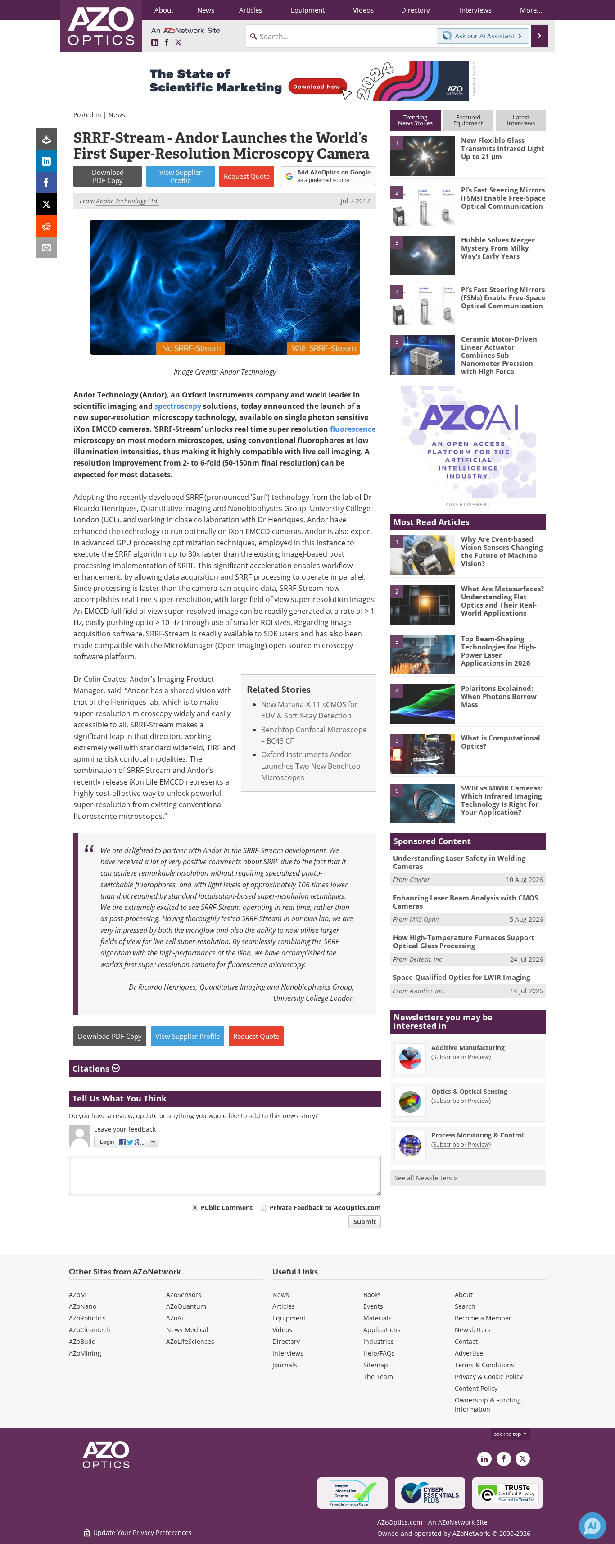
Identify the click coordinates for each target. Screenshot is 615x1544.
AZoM (77, 1294)
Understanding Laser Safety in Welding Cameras (459, 862)
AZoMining (85, 1353)
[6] (422, 803)
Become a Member (483, 1318)
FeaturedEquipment (468, 120)
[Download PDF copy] (46, 139)
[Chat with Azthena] (592, 1525)
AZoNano (82, 1306)
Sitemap (375, 1365)
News (117, 114)
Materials (377, 1318)
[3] (422, 255)
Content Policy (476, 1388)
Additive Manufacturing (468, 1047)
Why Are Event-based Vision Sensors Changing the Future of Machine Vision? (502, 551)
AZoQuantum (186, 1306)
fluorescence (352, 429)
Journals (284, 1365)
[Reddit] (46, 226)
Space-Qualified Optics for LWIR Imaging (461, 977)
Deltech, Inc (426, 959)
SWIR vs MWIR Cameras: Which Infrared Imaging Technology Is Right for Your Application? (501, 800)
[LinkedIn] (46, 161)
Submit (364, 1221)
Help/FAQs (379, 1353)
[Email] (46, 247)
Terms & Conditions (484, 1365)
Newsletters (473, 1329)
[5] (422, 354)
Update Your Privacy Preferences (141, 1532)
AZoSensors (183, 1294)
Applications (382, 1329)
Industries (378, 1341)
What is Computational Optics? (500, 741)
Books (372, 1294)
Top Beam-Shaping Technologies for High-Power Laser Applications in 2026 (498, 650)
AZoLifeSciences (190, 1341)
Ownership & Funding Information (488, 1404)
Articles (283, 1306)
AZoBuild (82, 1341)
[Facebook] (46, 182)
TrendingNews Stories (415, 120)
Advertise (469, 1353)
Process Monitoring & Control (477, 1135)
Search (465, 1306)
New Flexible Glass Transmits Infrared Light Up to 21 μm (502, 148)
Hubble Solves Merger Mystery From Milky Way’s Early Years (498, 247)
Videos (282, 1329)
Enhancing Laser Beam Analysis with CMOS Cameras (465, 901)
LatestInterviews (521, 120)
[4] (422, 305)
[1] (422, 155)
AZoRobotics (87, 1318)
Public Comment (227, 1207)
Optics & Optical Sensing (469, 1091)
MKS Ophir (425, 919)
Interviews (287, 1353)
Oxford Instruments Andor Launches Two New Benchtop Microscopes (311, 765)
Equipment (289, 1318)
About (464, 1294)
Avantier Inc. (427, 991)
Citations (92, 1068)
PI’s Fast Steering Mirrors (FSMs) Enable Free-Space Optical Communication (503, 197)
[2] (422, 205)
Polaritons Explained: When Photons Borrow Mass (499, 696)
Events (373, 1306)
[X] (46, 204)
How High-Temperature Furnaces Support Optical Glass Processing (463, 941)
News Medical (187, 1329)
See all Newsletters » (425, 1178)
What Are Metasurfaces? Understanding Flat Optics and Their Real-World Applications (502, 600)
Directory (286, 1341)
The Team (378, 1376)
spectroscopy (177, 406)
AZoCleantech (89, 1329)
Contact (466, 1341)
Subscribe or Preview (461, 1057)
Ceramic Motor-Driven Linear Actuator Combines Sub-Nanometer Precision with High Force (499, 355)
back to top (507, 1434)
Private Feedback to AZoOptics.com (325, 1207)
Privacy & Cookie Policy (489, 1376)
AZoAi (174, 1318)
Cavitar (420, 879)
